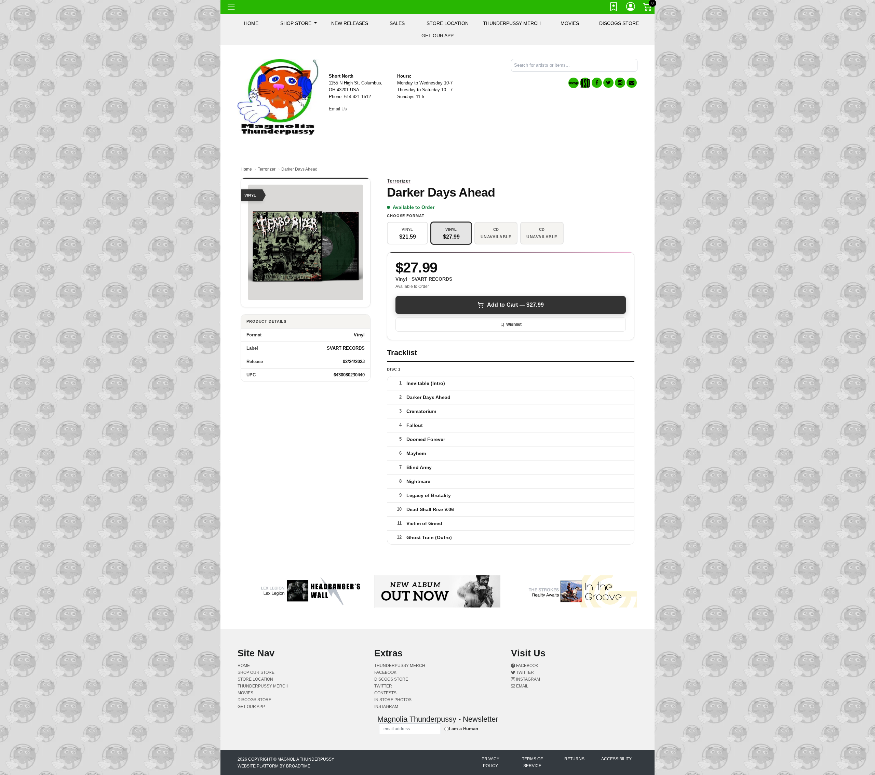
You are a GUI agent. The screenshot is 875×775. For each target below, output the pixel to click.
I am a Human (463, 728)
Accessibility (616, 759)
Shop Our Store (256, 672)
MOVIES (570, 23)
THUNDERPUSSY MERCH (512, 23)
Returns (574, 759)
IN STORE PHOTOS (393, 699)
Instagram (527, 679)
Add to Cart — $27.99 (515, 305)
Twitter (524, 672)
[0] (648, 8)
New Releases (349, 23)
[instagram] (620, 83)
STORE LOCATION (448, 23)
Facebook (526, 665)
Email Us (338, 108)
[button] (298, 23)
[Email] (631, 83)
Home (246, 169)
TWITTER (383, 686)
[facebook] (597, 83)
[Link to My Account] (631, 8)
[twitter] (608, 83)
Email (521, 686)
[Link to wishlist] (614, 8)
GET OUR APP (437, 35)
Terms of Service (532, 762)
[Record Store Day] (585, 83)
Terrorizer (266, 169)
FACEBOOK (385, 672)
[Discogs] (573, 83)
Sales (397, 23)
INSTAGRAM (386, 706)
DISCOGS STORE (619, 23)
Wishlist (514, 324)
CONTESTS (385, 693)
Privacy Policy (490, 762)
